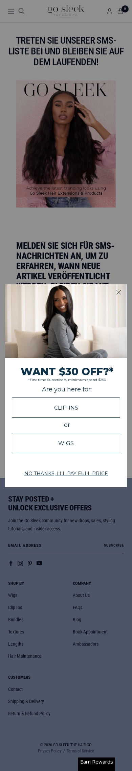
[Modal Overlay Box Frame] (66, 385)
